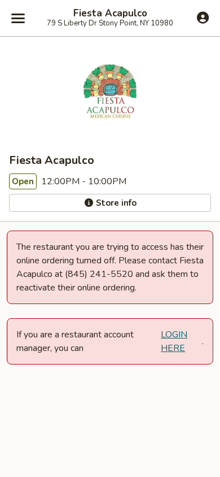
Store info (115, 203)
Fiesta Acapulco (110, 13)
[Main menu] (18, 18)
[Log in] (202, 18)
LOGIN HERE (174, 341)
